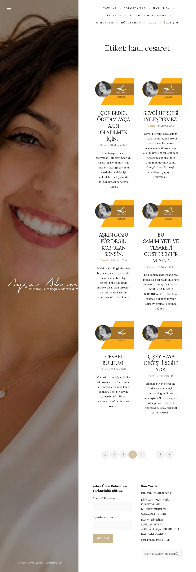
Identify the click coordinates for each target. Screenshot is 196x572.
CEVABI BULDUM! (113, 359)
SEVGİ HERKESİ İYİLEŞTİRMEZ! (160, 116)
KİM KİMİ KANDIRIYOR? (157, 493)
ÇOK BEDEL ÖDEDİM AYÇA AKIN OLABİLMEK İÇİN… (113, 126)
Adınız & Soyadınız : (105, 498)
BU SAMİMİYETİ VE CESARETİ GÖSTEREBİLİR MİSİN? (161, 248)
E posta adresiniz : (104, 517)
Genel (103, 145)
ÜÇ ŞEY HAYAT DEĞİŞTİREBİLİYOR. (161, 363)
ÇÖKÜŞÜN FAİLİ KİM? (155, 540)
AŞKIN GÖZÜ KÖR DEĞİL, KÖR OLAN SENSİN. (113, 244)
